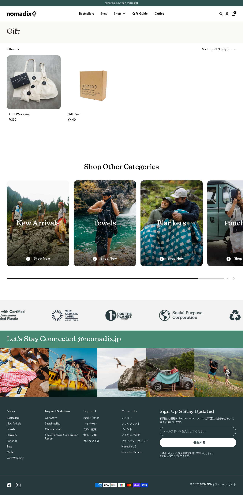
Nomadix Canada (132, 452)
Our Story (51, 418)
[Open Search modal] (221, 14)
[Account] (227, 14)
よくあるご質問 (131, 435)
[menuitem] (86, 13)
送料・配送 (90, 429)
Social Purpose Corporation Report (61, 436)
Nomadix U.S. (129, 446)
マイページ (90, 423)
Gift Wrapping (15, 458)
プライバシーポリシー (135, 441)
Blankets (12, 435)
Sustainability (52, 423)
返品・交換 (90, 435)
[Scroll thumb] (102, 278)
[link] (9, 485)
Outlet (10, 452)
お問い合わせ (91, 418)
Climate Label (53, 429)
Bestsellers (13, 418)
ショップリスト (131, 423)
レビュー (127, 418)
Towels (11, 429)
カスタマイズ (91, 441)
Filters (11, 49)
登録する (201, 442)
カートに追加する (34, 101)
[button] (34, 90)
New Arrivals (14, 423)
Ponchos (12, 441)
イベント (127, 429)
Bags (9, 446)
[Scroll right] (234, 278)
